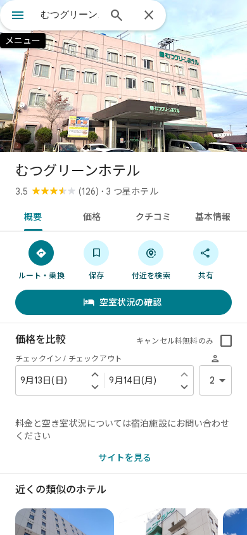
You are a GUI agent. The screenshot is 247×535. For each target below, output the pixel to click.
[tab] (31, 215)
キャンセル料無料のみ (174, 340)
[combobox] (70, 14)
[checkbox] (226, 341)
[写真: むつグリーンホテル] (123, 76)
